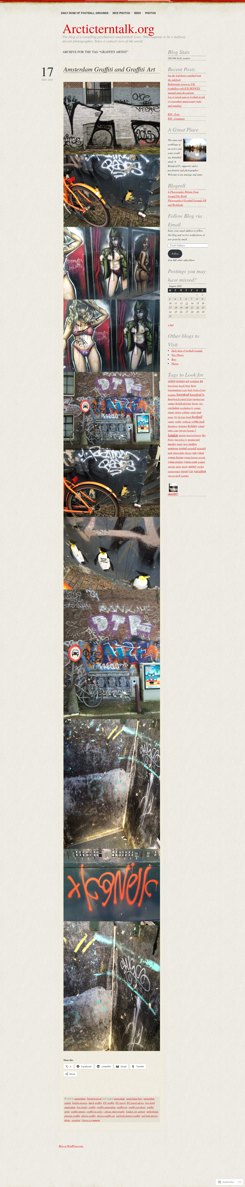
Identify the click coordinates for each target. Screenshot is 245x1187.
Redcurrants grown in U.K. (181, 84)
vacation (76, 1120)
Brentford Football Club (180, 399)
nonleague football (177, 448)
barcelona (173, 385)
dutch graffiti (95, 1103)
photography (178, 452)
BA (201, 381)
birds (190, 390)
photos (188, 453)
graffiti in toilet (94, 1111)
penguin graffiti (72, 1115)
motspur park (194, 439)
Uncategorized (94, 1098)
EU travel (120, 1103)
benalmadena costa (177, 390)
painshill (192, 448)
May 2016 (47, 73)
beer (187, 385)
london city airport (135, 1111)
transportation (174, 471)
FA (175, 417)
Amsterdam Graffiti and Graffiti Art (109, 68)
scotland (201, 461)
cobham (186, 412)
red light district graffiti (128, 1115)
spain (178, 466)
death (199, 412)
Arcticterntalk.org (108, 28)
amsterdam (79, 1098)
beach (182, 385)
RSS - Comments (176, 118)
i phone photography (114, 1111)
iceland (201, 426)
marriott (182, 435)
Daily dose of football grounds (84, 13)
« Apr (171, 324)
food (188, 417)
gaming (171, 421)
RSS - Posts (174, 114)
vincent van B (174, 475)
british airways (79, 1103)
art (187, 381)
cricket (193, 412)
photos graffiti (88, 1115)
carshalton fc (186, 408)
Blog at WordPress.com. (71, 1146)
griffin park (198, 421)
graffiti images (78, 1111)
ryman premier (175, 462)
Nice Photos (121, 13)
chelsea (178, 412)
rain (194, 453)
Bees (137, 13)
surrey (192, 466)
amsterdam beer (134, 1098)
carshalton (173, 408)
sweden (200, 466)
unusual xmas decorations (181, 92)
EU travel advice (135, 1103)
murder (172, 444)
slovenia (171, 466)
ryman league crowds (194, 457)
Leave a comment (91, 1120)
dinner (170, 417)
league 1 (191, 430)
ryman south (190, 462)
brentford (182, 394)
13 (186, 303)
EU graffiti (108, 1103)
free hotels (82, 1107)
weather (185, 475)
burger (195, 403)
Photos (150, 13)
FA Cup (181, 417)
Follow (175, 253)
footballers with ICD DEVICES (184, 88)
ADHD (171, 381)
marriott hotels (194, 435)
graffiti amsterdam (106, 1107)
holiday (192, 426)
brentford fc (197, 394)
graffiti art (122, 1107)
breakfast (172, 394)
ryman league (175, 457)
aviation (194, 381)
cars (201, 403)
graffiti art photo (137, 1107)
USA (191, 471)
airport (180, 381)
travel (184, 471)
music (180, 444)
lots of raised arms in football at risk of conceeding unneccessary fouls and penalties (186, 101)
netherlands (152, 1111)
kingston (183, 430)
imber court (173, 430)
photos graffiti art (106, 1115)
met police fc (181, 439)
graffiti (92, 1107)
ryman (200, 453)
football (197, 416)
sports (185, 466)
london (173, 434)
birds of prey (199, 390)
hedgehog (182, 426)
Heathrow (173, 426)
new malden (190, 444)
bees (193, 385)
